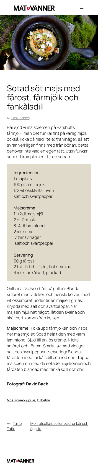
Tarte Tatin (14, 426)
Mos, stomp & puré (21, 400)
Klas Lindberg (20, 118)
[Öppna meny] (81, 7)
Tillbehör (43, 400)
